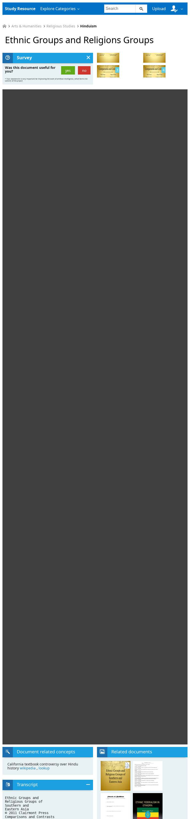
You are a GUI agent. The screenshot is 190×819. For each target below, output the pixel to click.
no (84, 70)
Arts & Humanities (26, 26)
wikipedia (28, 768)
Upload (159, 8)
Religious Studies (61, 26)
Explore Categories (58, 8)
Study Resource (20, 8)
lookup (44, 768)
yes (68, 70)
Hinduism (88, 26)
